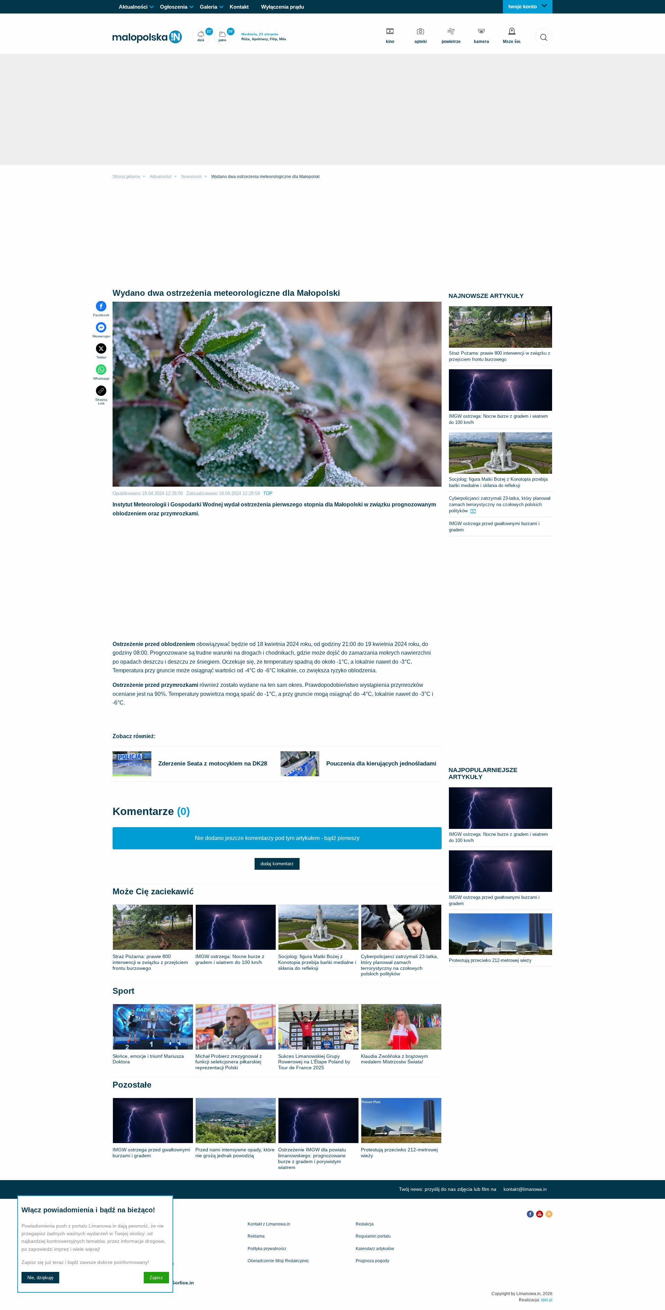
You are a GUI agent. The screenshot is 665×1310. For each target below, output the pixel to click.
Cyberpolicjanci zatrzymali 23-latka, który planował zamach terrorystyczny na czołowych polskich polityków (499, 504)
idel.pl (546, 1300)
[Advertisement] (332, 235)
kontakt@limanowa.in (525, 1189)
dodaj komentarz (277, 863)
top (268, 493)
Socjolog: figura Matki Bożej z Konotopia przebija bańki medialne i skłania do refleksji (498, 482)
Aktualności (133, 7)
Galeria (208, 7)
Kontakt (239, 7)
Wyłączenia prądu (282, 7)
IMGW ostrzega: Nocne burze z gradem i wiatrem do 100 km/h (498, 419)
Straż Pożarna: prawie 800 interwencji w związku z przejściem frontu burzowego (499, 356)
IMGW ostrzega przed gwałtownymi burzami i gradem (494, 526)
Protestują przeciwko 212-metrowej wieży (490, 960)
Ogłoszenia (173, 7)
